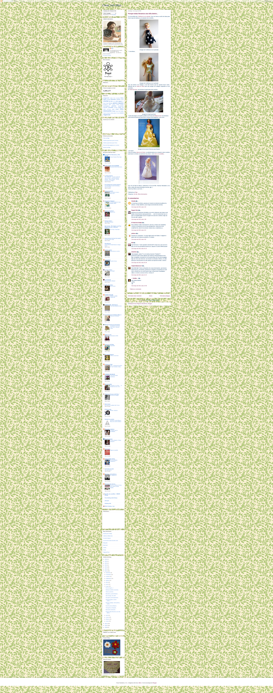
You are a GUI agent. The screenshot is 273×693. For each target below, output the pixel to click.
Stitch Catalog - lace (110, 506)
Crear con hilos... (112, 5)
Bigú (112, 48)
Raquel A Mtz (134, 210)
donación (114, 101)
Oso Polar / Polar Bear (115, 229)
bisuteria (118, 98)
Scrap (104, 549)
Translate (114, 14)
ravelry (104, 547)
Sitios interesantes (142, 194)
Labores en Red (108, 364)
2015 (106, 563)
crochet (105, 101)
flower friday (105, 103)
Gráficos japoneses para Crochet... (111, 140)
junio (107, 584)
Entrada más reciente (134, 296)
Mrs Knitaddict (108, 384)
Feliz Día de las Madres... (111, 605)
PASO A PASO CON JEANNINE (112, 165)
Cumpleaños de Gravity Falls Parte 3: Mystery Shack (115, 327)
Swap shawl (118, 111)
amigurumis (106, 98)
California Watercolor (108, 535)
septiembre (108, 578)
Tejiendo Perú (106, 552)
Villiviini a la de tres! (114, 355)
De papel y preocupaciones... (112, 597)
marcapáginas (106, 106)
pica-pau (107, 500)
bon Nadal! (112, 271)
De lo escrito (112, 286)
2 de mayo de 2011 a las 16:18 (139, 262)
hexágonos (105, 104)
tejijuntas (109, 113)
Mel (132, 242)
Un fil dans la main (109, 468)
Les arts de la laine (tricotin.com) (110, 540)
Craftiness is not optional (144, 16)
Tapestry (105, 113)
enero (107, 621)
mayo (107, 586)
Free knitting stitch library (111, 497)
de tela (135, 194)
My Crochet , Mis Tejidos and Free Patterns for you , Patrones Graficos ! (113, 227)
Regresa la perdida (114, 450)
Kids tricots (107, 404)
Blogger (155, 682)
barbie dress (113, 98)
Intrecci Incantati (109, 191)
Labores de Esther (140, 152)
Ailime (139, 682)
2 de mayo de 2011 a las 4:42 (138, 239)
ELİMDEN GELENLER (110, 374)
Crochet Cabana (107, 538)
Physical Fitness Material (110, 280)
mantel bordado (120, 104)
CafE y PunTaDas (109, 285)
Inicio (150, 296)
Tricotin (118, 113)
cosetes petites (108, 269)
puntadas (110, 107)
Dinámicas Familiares (114, 315)
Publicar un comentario (135, 289)
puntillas (116, 107)
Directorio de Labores (110, 484)
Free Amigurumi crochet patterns (113, 184)
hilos (110, 104)
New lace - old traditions (111, 474)
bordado (108, 99)
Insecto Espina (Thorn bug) (115, 157)
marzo (107, 617)
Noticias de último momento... (112, 589)
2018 (106, 559)
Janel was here (133, 89)
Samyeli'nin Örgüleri (109, 201)
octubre (108, 576)
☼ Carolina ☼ (134, 278)
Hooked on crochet (109, 419)
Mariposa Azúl (158, 115)
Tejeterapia (107, 449)
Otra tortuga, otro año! (111, 595)
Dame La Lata (108, 334)
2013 (106, 567)
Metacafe (105, 542)
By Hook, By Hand (109, 210)
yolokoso (133, 233)
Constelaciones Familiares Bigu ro (113, 314)
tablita (122, 111)
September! (112, 345)
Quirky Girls (112, 212)
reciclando (109, 109)
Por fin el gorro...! (110, 587)
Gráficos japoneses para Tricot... (110, 142)
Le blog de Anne (109, 175)
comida (122, 99)
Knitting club (108, 503)
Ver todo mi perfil (107, 55)
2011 (106, 571)
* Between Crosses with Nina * (112, 394)
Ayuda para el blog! (107, 533)
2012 (106, 569)
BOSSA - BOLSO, (114, 410)
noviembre (108, 574)
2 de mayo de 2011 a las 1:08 (138, 219)
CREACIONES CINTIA (110, 459)
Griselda (133, 201)
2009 (106, 625)
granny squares (118, 103)
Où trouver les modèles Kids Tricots (112, 405)
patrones (114, 106)
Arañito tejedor (108, 250)
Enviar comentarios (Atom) (152, 300)
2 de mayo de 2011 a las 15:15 (139, 248)
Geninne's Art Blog (109, 344)
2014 (106, 565)
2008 (106, 627)
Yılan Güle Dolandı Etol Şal (115, 306)
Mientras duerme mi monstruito (112, 324)
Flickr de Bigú (106, 138)
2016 (106, 561)
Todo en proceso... (110, 591)
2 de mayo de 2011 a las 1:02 (138, 207)
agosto (107, 580)
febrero (108, 619)
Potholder (105, 107)
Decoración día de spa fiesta (116, 166)
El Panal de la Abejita (136, 222)
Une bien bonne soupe (109, 239)
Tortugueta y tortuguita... (111, 607)
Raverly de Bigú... (107, 147)
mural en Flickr (140, 86)
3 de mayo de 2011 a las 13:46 (139, 285)
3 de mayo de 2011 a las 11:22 (139, 275)
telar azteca (113, 113)
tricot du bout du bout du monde (113, 238)
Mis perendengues (109, 354)
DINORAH (134, 252)
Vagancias (106, 115)
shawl (117, 109)
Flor (123, 101)
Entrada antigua (165, 296)
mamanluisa (108, 259)
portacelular (121, 106)
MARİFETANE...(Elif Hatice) (111, 304)
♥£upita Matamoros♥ (136, 265)
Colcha (118, 99)
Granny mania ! (108, 220)
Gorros (110, 103)
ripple (113, 109)
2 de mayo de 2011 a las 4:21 (138, 230)
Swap (113, 111)
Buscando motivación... (111, 609)
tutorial (122, 113)
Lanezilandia (108, 279)
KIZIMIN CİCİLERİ (109, 294)
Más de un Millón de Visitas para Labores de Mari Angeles (116, 486)
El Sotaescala (108, 409)
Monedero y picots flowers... (112, 593)
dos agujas (119, 101)
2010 (106, 623)
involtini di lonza (113, 261)
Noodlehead (108, 243)
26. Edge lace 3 (113, 475)
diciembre (108, 572)
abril (107, 615)
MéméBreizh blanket (109, 222)
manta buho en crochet (115, 251)
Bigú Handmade (108, 439)
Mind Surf (105, 545)
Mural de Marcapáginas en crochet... (111, 145)
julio (107, 582)
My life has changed (114, 395)
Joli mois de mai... (108, 470)
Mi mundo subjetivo (109, 429)
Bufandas (113, 99)
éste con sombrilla (159, 153)
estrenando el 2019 (114, 335)
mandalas (113, 104)
